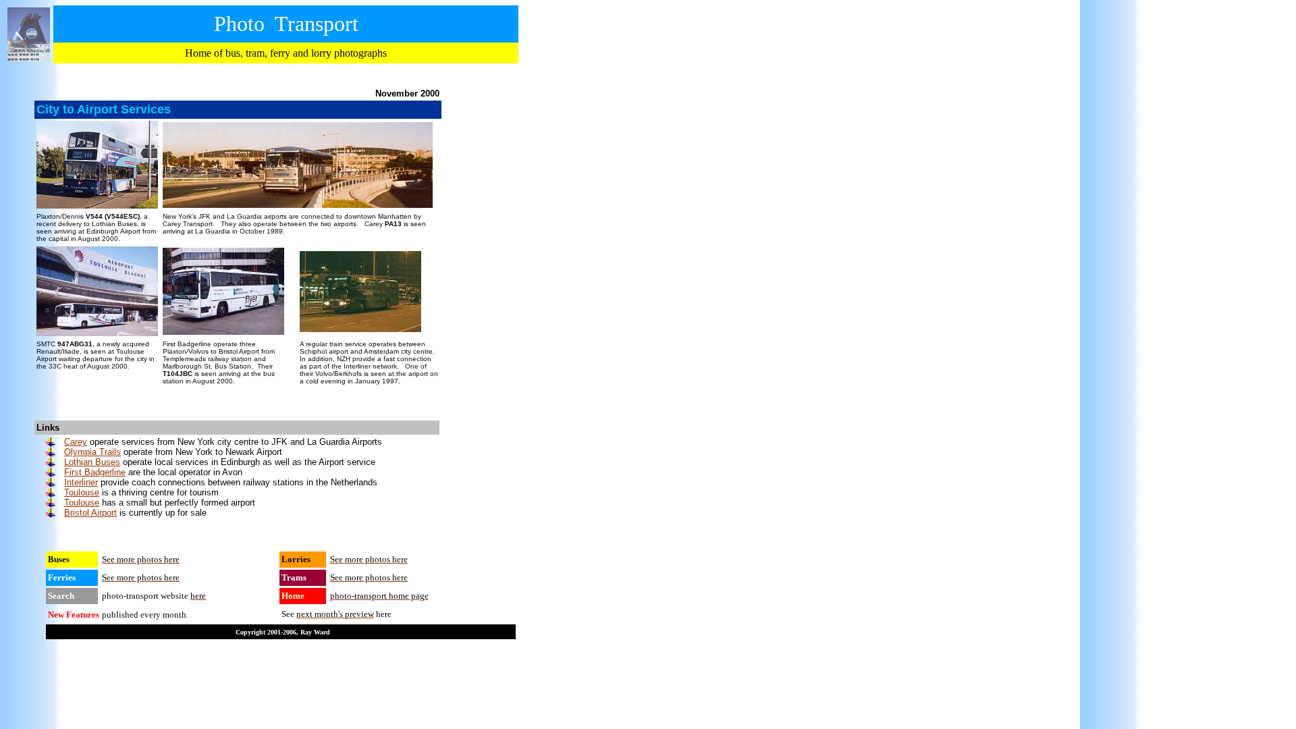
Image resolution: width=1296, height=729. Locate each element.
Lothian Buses (92, 462)
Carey (75, 442)
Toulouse (81, 492)
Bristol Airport (90, 513)
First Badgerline (95, 472)
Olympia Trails (92, 452)
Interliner (81, 482)
